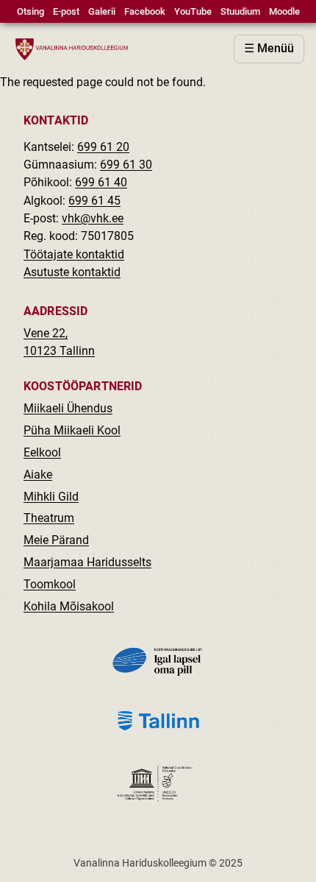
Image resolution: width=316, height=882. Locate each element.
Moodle (284, 11)
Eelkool (42, 452)
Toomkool (50, 584)
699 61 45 (94, 201)
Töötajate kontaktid (74, 254)
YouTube (193, 11)
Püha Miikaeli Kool (72, 430)
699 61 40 (101, 182)
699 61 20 (103, 147)
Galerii (101, 11)
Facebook (144, 11)
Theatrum (49, 518)
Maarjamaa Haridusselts (87, 562)
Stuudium (240, 11)
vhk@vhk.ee (92, 218)
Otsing (30, 11)
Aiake (38, 474)
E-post (66, 11)
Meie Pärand (56, 540)
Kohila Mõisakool (69, 606)
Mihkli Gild (51, 497)
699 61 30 (126, 165)
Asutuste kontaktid (72, 272)
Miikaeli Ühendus (68, 408)
